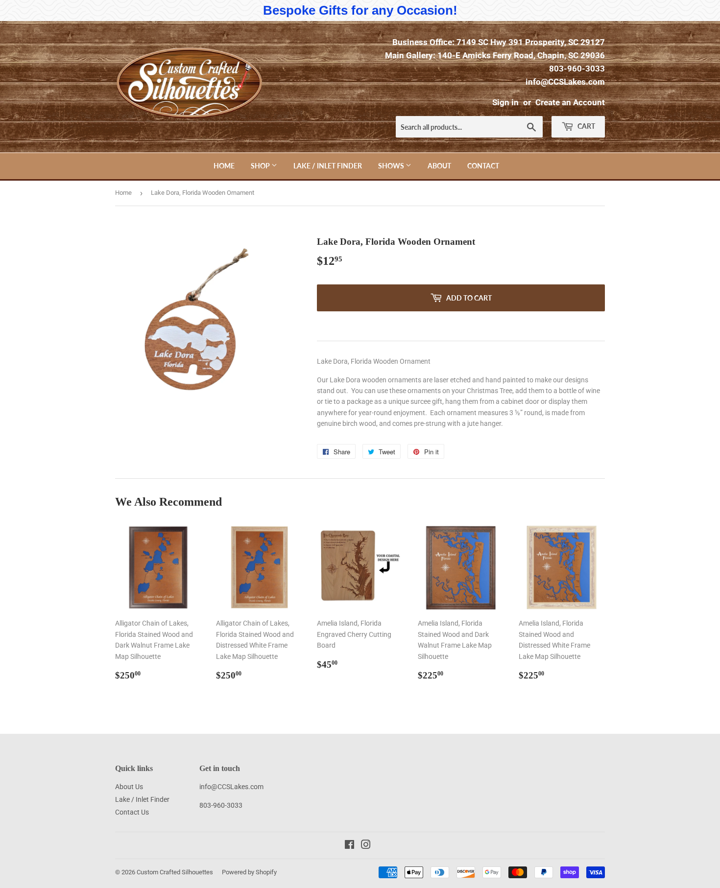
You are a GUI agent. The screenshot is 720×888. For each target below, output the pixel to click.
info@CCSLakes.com (565, 82)
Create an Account (570, 102)
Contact (483, 166)
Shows (392, 166)
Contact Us (132, 812)
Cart (585, 126)
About (439, 166)
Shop (261, 166)
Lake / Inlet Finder (327, 166)
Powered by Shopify (249, 872)
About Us (129, 787)
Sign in (505, 102)
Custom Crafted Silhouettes (175, 872)
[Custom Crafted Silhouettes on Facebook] (349, 846)
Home (224, 166)
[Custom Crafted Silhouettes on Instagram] (366, 846)
